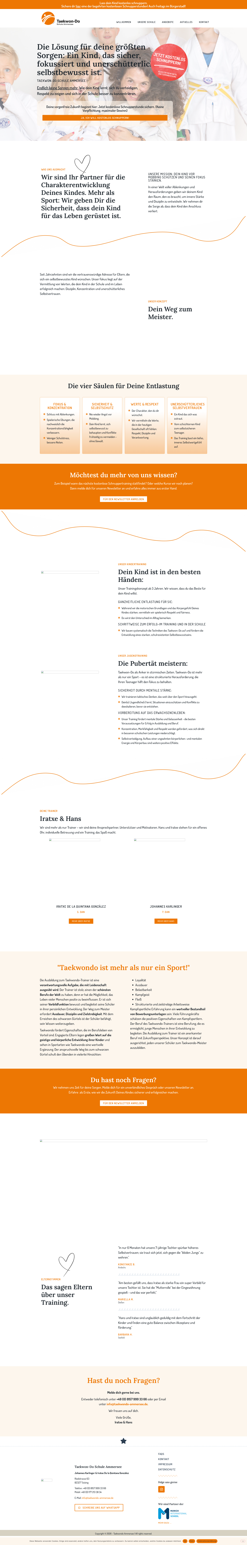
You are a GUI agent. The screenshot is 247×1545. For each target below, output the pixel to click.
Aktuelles (186, 22)
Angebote (168, 22)
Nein (192, 1541)
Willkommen (123, 22)
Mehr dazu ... (165, 1523)
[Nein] (243, 1541)
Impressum (165, 1464)
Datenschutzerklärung (207, 1541)
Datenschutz (167, 1469)
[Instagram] (161, 1489)
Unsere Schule (147, 22)
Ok (185, 1541)
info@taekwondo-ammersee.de (97, 1497)
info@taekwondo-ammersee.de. (127, 1404)
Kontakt (204, 22)
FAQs (161, 1454)
